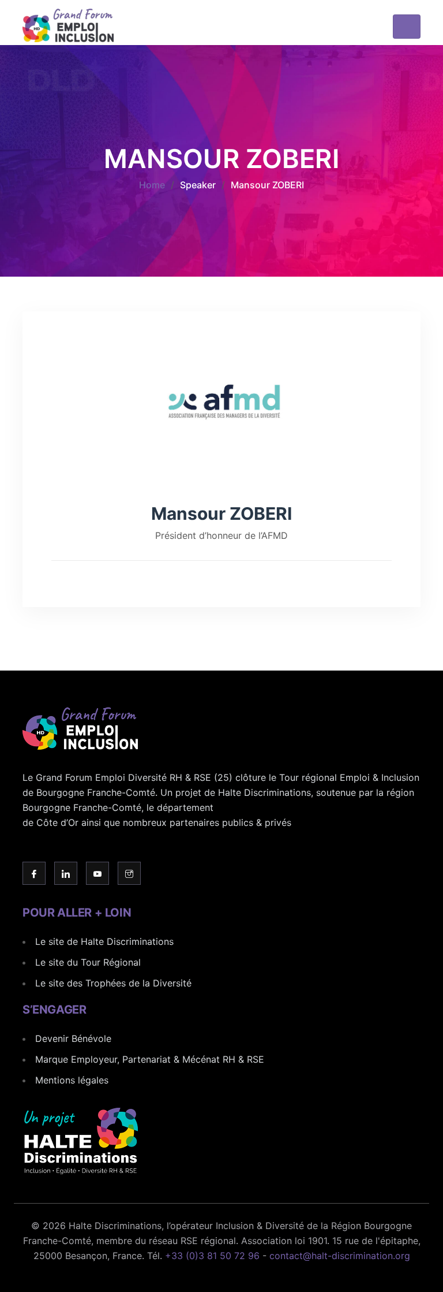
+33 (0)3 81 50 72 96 (212, 1255)
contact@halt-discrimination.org (339, 1255)
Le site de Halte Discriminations (104, 941)
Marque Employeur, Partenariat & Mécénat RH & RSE (149, 1059)
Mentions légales (71, 1080)
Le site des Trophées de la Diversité (113, 983)
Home (152, 185)
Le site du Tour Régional (88, 962)
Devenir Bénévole (73, 1038)
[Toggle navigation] (407, 26)
